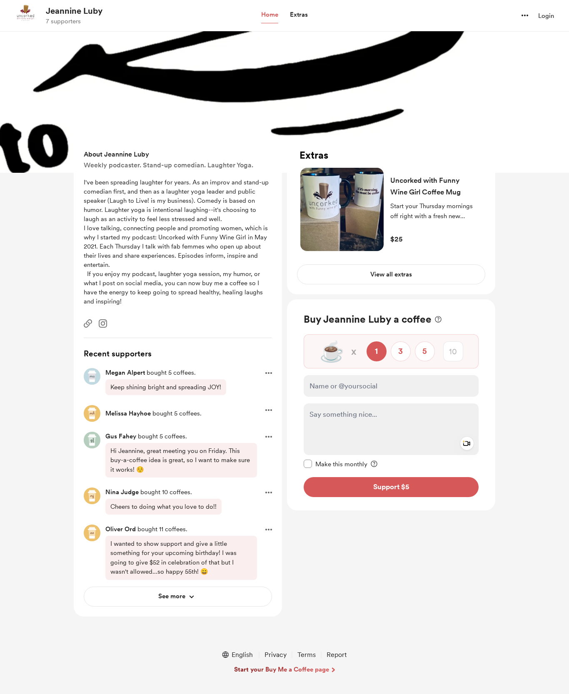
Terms (306, 655)
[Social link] (88, 323)
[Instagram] (103, 323)
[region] (391, 216)
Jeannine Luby (74, 11)
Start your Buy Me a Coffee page (281, 669)
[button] (270, 15)
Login (546, 16)
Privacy (276, 655)
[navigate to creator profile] (25, 15)
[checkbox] (335, 463)
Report (337, 655)
